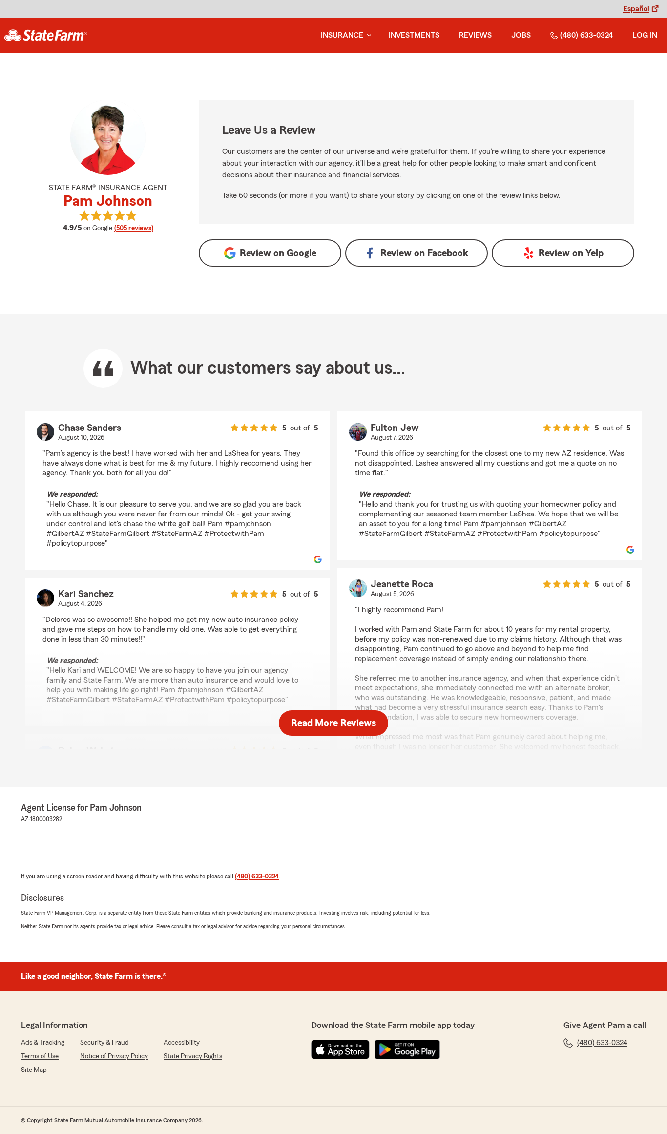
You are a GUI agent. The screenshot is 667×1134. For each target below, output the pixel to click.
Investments (414, 35)
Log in (644, 35)
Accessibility (182, 1042)
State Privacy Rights (193, 1056)
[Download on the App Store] (340, 1049)
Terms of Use (40, 1056)
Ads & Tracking (42, 1042)
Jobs (521, 35)
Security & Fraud (104, 1042)
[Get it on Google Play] (407, 1049)
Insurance (342, 35)
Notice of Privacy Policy (114, 1056)
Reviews (475, 35)
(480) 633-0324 (586, 35)
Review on (278, 253)
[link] (45, 35)
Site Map (34, 1070)
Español (636, 9)
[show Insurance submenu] (367, 35)
